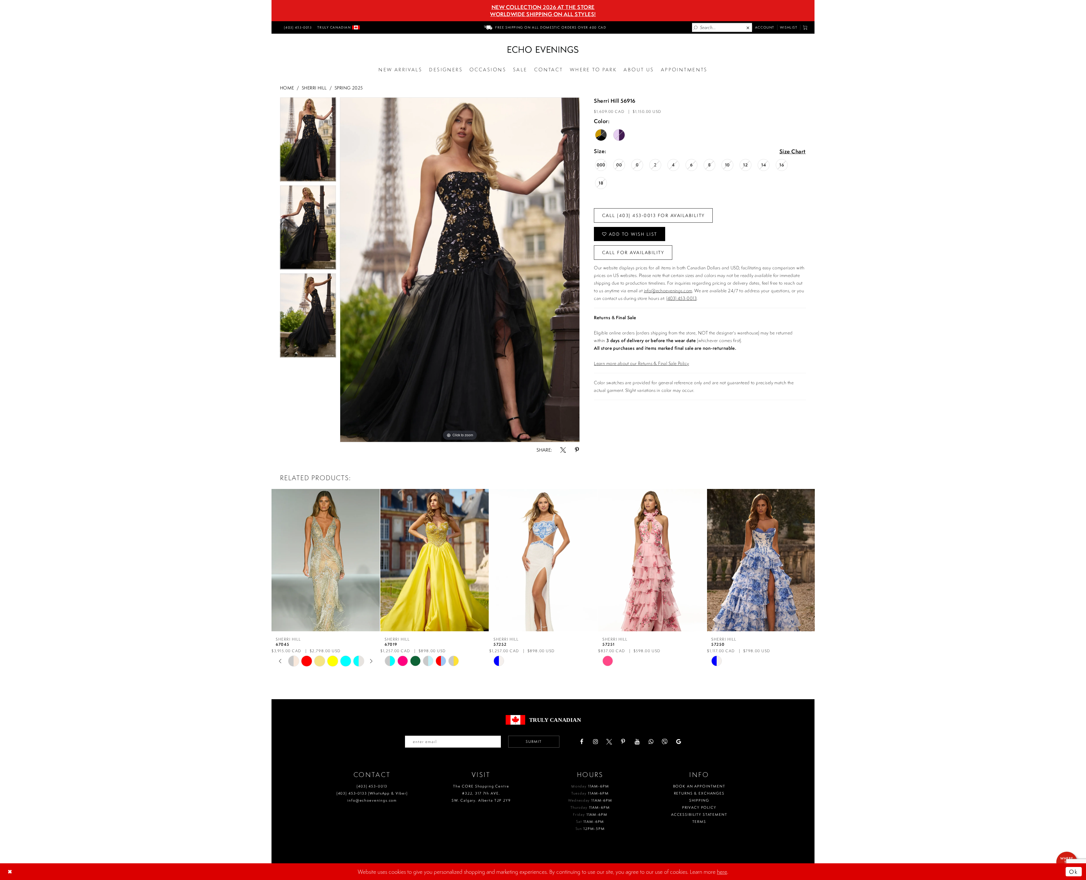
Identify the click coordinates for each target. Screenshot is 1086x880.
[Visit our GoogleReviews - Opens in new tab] (678, 741)
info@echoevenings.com (668, 290)
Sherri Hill (314, 88)
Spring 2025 (349, 88)
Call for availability (633, 252)
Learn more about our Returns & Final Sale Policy (641, 363)
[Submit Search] (696, 27)
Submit (534, 741)
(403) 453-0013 (681, 298)
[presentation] (326, 560)
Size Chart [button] (792, 151)
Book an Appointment (699, 786)
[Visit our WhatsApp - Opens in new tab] (651, 741)
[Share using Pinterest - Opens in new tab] (577, 450)
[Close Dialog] (10, 872)
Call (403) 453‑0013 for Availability (653, 215)
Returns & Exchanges (699, 793)
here (722, 871)
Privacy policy (699, 807)
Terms (699, 821)
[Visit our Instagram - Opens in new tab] (595, 741)
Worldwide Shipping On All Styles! (543, 14)
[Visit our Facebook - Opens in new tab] (581, 741)
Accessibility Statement (699, 814)
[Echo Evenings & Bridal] (543, 49)
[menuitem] (296, 27)
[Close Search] (748, 27)
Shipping (699, 800)
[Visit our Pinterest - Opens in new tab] (623, 741)
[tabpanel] (308, 141)
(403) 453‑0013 (372, 786)
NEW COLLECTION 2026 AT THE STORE (543, 7)
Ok (1073, 871)
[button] (805, 27)
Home (287, 88)
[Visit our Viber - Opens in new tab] (664, 741)
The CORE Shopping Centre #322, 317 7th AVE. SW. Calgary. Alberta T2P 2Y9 (481, 793)
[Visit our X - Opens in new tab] (609, 741)
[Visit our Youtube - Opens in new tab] (637, 741)
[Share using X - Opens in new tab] (563, 450)
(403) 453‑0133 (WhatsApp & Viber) (372, 793)
